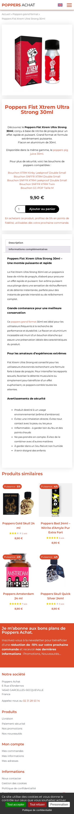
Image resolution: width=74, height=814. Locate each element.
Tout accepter (15, 804)
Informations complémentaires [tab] (28, 249)
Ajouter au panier (42, 209)
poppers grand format (23, 321)
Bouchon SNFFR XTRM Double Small (37, 176)
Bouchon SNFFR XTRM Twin (37, 184)
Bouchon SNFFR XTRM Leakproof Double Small (37, 180)
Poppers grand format (25, 14)
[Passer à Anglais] (60, 5)
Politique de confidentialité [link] (37, 810)
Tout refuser (37, 804)
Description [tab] (16, 242)
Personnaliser (59, 804)
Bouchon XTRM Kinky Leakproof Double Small (37, 172)
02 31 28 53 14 (31, 700)
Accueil (6, 14)
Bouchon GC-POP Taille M (37, 188)
